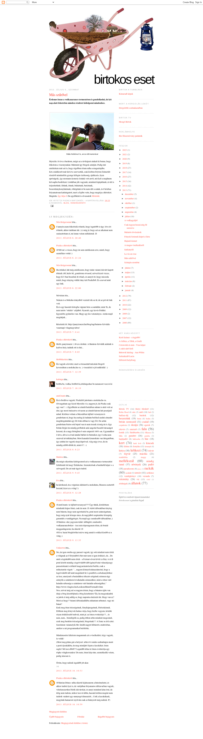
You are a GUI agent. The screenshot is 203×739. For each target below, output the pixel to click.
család (145, 421)
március (128, 281)
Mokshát (95, 196)
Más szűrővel (58, 94)
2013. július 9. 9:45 (68, 472)
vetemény (124, 479)
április (128, 276)
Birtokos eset (124, 79)
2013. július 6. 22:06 (68, 288)
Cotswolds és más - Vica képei (132, 345)
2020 (124, 158)
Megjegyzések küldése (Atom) (74, 723)
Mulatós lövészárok (132, 232)
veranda (146, 476)
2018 (124, 167)
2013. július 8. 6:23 (68, 449)
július (127, 216)
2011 (124, 300)
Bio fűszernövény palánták (130, 135)
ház (146, 439)
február (128, 285)
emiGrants (60, 395)
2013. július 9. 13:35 (68, 540)
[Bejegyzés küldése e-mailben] (51, 206)
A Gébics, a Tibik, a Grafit (130, 341)
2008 (124, 313)
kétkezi (136, 450)
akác (134, 412)
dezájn (134, 425)
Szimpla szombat (131, 262)
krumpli (148, 446)
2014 (124, 185)
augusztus (129, 212)
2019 (124, 163)
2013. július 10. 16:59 (69, 704)
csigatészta (123, 425)
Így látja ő (62, 196)
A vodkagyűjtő (131, 220)
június (128, 267)
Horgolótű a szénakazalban (131, 107)
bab (149, 412)
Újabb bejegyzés (56, 716)
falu (144, 428)
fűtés (121, 436)
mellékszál (126, 460)
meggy (143, 457)
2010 (124, 304)
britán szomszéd (127, 421)
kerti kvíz (137, 443)
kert (121, 442)
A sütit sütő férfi (126, 348)
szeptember (130, 207)
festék (121, 432)
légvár (127, 453)
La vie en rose (130, 253)
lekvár (151, 450)
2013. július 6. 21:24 (68, 257)
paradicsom (129, 468)
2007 (124, 318)
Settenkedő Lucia (126, 356)
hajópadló (123, 439)
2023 (124, 150)
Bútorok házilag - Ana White (131, 352)
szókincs (150, 472)
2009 (124, 309)
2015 (124, 181)
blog (66, 203)
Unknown (60, 547)
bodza (148, 418)
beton (139, 418)
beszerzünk (124, 418)
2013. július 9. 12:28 (68, 492)
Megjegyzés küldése (58, 711)
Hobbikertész (62, 359)
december (129, 194)
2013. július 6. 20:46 (68, 237)
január (128, 290)
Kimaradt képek (126, 93)
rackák (149, 468)
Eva (58, 480)
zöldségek (123, 483)
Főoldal (80, 716)
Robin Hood (124, 412)
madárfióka (123, 457)
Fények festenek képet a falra (137, 236)
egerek (147, 425)
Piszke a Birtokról (64, 245)
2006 (124, 322)
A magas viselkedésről (134, 245)
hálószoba (136, 439)
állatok (136, 483)
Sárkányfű (129, 249)
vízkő (148, 479)
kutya (122, 450)
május (128, 272)
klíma (126, 446)
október (128, 203)
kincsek (150, 443)
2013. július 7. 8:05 (68, 352)
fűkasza (148, 432)
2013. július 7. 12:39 (68, 371)
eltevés (122, 429)
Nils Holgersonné (64, 222)
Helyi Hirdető (142, 408)
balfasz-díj (123, 415)
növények (136, 464)
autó (141, 412)
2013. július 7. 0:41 (68, 332)
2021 (124, 154)
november (129, 198)
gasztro (132, 435)
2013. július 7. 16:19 (68, 388)
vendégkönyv (78, 203)
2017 (124, 172)
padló (151, 464)
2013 (124, 190)
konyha (136, 446)
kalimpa (59, 379)
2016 (124, 176)
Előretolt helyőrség (127, 360)
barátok (143, 415)
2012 (124, 295)
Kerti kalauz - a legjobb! (129, 337)
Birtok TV (124, 408)
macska (143, 453)
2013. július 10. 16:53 (69, 670)
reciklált (128, 473)
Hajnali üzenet (130, 240)
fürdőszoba (135, 432)
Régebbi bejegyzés (106, 716)
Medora (59, 457)
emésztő (133, 429)
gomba (147, 436)
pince (139, 469)
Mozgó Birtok (125, 121)
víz (138, 479)
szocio (137, 472)
